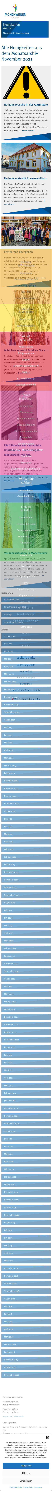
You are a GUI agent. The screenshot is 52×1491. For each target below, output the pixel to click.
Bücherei (26, 291)
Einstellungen (26, 1481)
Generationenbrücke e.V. (26, 365)
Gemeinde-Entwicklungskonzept (26, 449)
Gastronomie (26, 517)
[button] (47, 1437)
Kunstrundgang (26, 536)
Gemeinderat (26, 608)
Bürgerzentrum (26, 353)
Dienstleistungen (26, 589)
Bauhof (26, 645)
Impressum (38, 1487)
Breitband (26, 462)
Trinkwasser (26, 412)
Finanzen (26, 639)
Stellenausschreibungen (26, 620)
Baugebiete (26, 437)
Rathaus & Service (26, 567)
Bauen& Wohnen (26, 396)
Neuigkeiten (26, 671)
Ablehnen (26, 1473)
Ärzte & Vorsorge (26, 378)
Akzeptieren (26, 1465)
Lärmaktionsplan (26, 325)
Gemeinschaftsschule (26, 279)
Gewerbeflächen (26, 496)
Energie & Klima (26, 443)
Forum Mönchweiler (26, 298)
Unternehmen (26, 490)
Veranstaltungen (26, 677)
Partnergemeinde (26, 530)
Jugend (26, 359)
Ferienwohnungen (26, 523)
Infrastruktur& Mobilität (26, 310)
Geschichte (26, 555)
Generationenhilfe (26, 384)
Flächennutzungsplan (26, 431)
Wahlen (26, 633)
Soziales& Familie (26, 337)
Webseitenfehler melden (27, 699)
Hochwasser (26, 405)
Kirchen (26, 371)
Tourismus (26, 542)
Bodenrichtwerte (26, 418)
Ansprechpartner (26, 576)
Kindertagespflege (26, 285)
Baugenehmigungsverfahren (26, 468)
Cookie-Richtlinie (16, 1487)
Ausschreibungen (26, 614)
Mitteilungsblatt (26, 664)
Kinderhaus (26, 272)
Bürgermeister (26, 595)
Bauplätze (26, 456)
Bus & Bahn (26, 319)
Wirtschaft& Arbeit (26, 480)
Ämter (26, 582)
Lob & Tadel (26, 601)
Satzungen (26, 626)
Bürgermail (26, 683)
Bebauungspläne (26, 424)
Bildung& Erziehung (26, 263)
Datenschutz (28, 1487)
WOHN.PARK (26, 346)
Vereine (26, 549)
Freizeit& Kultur (26, 508)
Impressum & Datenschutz (26, 690)
